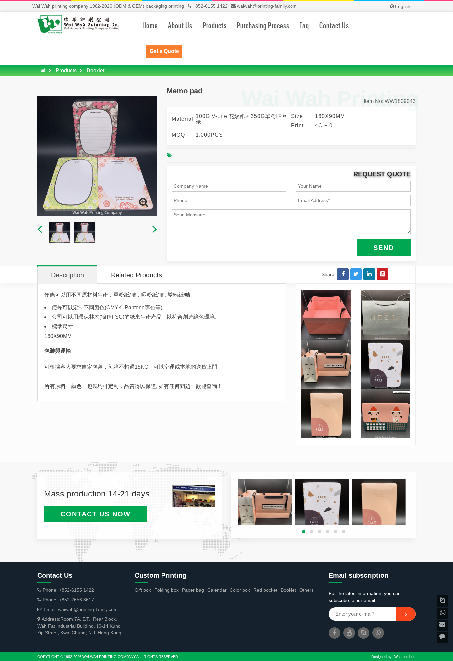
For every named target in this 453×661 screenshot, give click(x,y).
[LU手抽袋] (385, 293)
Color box (240, 590)
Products (215, 25)
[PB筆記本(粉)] (326, 392)
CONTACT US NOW (96, 514)
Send (383, 247)
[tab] (67, 275)
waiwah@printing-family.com (267, 6)
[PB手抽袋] (326, 343)
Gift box (143, 590)
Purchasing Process (263, 25)
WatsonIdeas (405, 657)
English (402, 6)
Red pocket (265, 590)
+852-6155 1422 (210, 6)
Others (306, 590)
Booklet (95, 70)
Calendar (217, 590)
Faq (304, 25)
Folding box (166, 590)
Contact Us (334, 25)
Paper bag (193, 590)
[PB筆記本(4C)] (385, 343)
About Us (180, 25)
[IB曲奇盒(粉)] (385, 392)
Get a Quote (164, 51)
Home (150, 25)
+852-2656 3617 (76, 599)
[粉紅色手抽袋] (326, 293)
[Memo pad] (143, 202)
